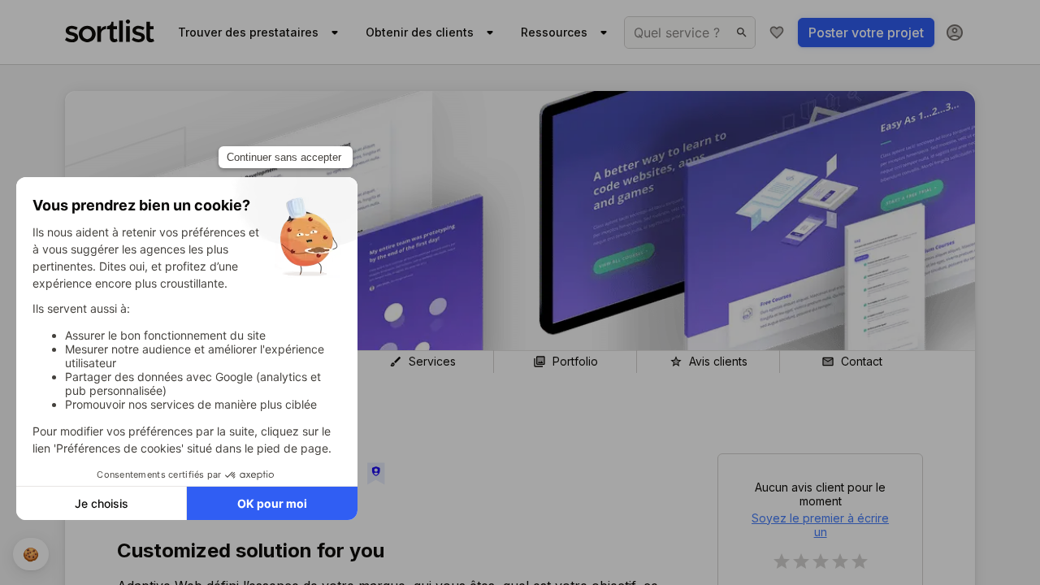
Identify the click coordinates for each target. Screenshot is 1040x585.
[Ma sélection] (777, 32)
